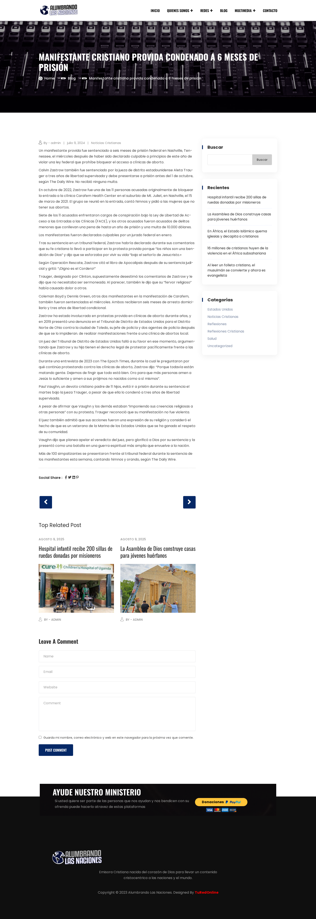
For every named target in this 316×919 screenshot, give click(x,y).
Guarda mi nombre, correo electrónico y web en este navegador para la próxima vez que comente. (118, 737)
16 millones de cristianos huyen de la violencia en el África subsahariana (237, 251)
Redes (204, 10)
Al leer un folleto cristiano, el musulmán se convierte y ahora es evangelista (236, 270)
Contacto (270, 10)
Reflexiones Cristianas (225, 331)
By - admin (52, 143)
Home (49, 78)
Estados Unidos (220, 309)
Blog (223, 10)
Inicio (155, 10)
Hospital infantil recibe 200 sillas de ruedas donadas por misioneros (75, 551)
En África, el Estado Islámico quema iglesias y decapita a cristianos (237, 234)
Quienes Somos (178, 10)
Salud (211, 338)
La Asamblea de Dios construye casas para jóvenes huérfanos (158, 551)
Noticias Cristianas (106, 143)
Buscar (215, 147)
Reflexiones (217, 324)
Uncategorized (219, 345)
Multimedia (243, 10)
